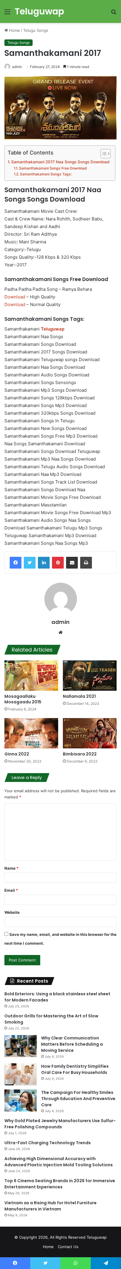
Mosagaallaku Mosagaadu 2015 (22, 699)
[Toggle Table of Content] (102, 154)
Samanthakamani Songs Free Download (53, 168)
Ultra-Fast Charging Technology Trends (47, 1143)
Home (14, 30)
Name (11, 868)
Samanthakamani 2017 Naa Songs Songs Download (60, 162)
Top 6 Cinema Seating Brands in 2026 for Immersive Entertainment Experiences (59, 1184)
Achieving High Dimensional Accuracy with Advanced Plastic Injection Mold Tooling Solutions (58, 1162)
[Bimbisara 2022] (90, 733)
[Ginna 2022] (31, 733)
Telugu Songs (35, 30)
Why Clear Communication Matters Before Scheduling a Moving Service (72, 1044)
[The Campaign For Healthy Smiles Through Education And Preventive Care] (20, 1100)
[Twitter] (30, 563)
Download (14, 297)
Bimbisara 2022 (80, 754)
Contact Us (68, 1246)
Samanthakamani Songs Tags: (45, 174)
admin (17, 66)
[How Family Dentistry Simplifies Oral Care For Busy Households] (20, 1074)
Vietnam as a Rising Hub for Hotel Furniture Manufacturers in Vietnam (50, 1206)
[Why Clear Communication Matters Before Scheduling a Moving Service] (20, 1046)
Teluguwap (97, 1237)
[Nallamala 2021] (90, 675)
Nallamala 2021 (79, 696)
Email (11, 890)
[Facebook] (15, 563)
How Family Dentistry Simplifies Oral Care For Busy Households (75, 1069)
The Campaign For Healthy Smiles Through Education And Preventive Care (78, 1098)
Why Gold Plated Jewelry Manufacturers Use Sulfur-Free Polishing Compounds (60, 1124)
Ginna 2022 (16, 754)
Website (12, 912)
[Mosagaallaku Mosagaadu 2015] (31, 675)
